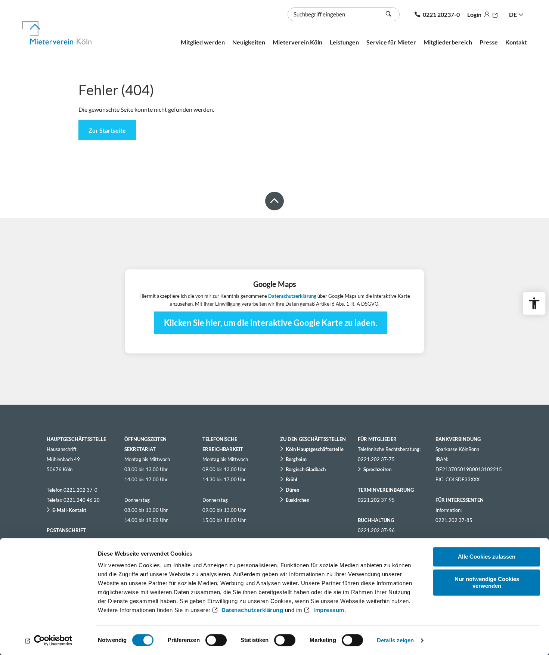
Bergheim (296, 459)
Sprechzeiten (377, 469)
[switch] (216, 640)
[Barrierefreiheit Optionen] (534, 303)
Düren (292, 490)
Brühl (291, 479)
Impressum (328, 610)
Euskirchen (297, 500)
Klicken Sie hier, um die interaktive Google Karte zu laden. (270, 322)
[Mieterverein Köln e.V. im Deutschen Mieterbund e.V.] (65, 32)
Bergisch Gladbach (306, 469)
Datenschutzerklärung (252, 610)
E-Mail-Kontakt (69, 510)
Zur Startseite (107, 130)
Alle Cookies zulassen (486, 556)
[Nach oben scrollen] (274, 201)
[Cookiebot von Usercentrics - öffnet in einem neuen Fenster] (48, 640)
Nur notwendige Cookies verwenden (487, 582)
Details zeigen (395, 640)
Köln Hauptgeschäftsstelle (315, 449)
